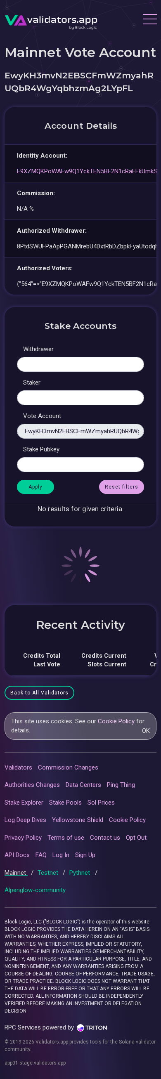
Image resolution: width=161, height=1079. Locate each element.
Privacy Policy (23, 837)
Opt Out (136, 837)
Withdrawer (38, 349)
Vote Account (42, 416)
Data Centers (83, 785)
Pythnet (80, 872)
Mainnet (16, 872)
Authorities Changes (32, 785)
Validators (18, 767)
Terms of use (65, 837)
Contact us (105, 837)
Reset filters (121, 487)
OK (146, 730)
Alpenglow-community (35, 890)
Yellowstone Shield (77, 820)
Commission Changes (68, 767)
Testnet (49, 872)
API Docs (17, 855)
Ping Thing (121, 785)
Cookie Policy (116, 721)
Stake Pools (65, 802)
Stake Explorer (24, 802)
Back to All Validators (39, 693)
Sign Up (85, 855)
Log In (60, 855)
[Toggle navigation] (149, 20)
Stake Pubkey (41, 449)
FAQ (41, 855)
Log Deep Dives (25, 820)
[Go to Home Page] (51, 20)
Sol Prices (101, 802)
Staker (31, 382)
